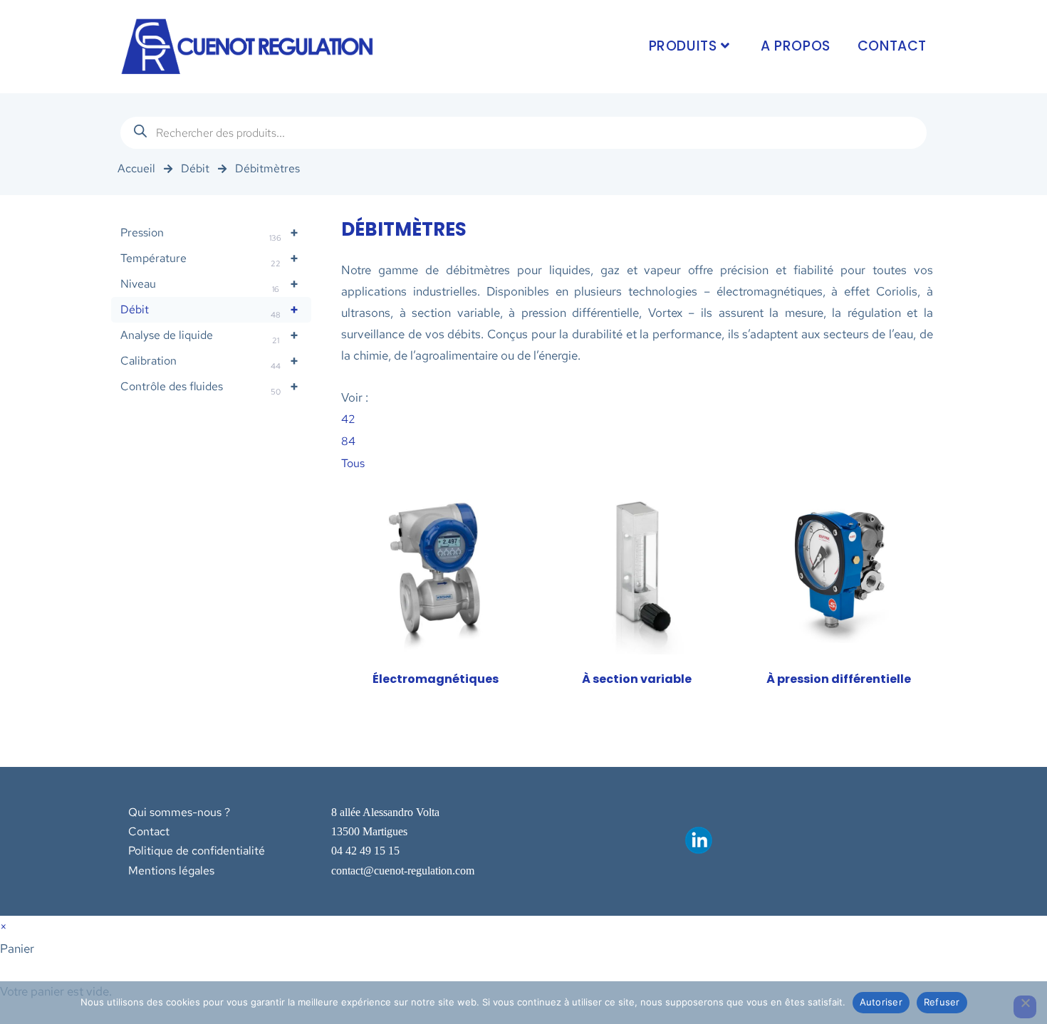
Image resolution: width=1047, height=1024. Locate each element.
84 (348, 441)
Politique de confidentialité (196, 850)
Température (209, 258)
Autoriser (881, 1002)
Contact (149, 831)
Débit (195, 168)
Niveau (209, 284)
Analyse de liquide (209, 335)
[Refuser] (1025, 1007)
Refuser (942, 1002)
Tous (353, 463)
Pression (209, 233)
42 (348, 419)
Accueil (136, 168)
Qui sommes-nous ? (179, 812)
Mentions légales (171, 870)
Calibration (209, 361)
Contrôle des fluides (209, 387)
